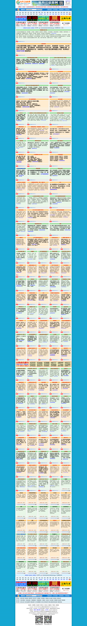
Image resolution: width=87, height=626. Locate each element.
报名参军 (59, 600)
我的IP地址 (60, 601)
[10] (51, 27)
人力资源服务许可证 (35, 614)
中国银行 (43, 600)
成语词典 (30, 598)
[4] (44, 27)
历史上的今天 (68, 3)
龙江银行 (47, 600)
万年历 (69, 2)
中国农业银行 (28, 600)
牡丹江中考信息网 (44, 601)
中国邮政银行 (39, 600)
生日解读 (38, 598)
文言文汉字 (34, 598)
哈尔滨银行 (52, 600)
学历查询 (54, 598)
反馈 (69, 490)
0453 (62, 27)
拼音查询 (26, 598)
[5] (45, 27)
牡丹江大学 (22, 601)
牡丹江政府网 (27, 601)
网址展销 (63, 600)
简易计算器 (22, 598)
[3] (42, 27)
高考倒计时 (59, 598)
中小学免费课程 (38, 601)
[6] (46, 27)
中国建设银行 (33, 600)
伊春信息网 (32, 601)
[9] (49, 27)
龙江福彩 (51, 598)
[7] (47, 27)
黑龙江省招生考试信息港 (52, 601)
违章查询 (47, 598)
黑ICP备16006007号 (32, 612)
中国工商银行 (22, 600)
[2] (41, 27)
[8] (48, 27)
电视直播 (56, 600)
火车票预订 (43, 598)
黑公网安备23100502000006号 (42, 612)
